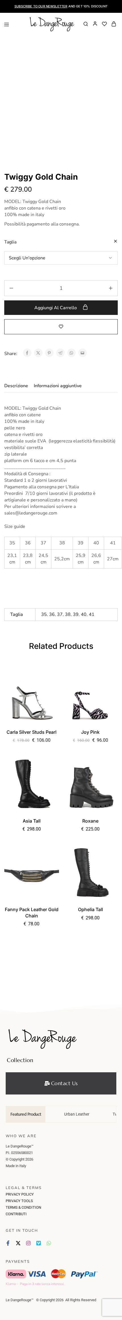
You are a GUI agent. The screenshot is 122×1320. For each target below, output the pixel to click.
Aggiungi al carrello (56, 308)
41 (91, 614)
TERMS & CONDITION (23, 1207)
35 (44, 614)
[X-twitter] (18, 1243)
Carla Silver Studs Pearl (31, 732)
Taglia (10, 242)
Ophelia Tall (90, 909)
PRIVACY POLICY (20, 1194)
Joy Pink (90, 732)
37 (60, 614)
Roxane (90, 821)
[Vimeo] (38, 1243)
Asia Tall (32, 821)
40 (84, 614)
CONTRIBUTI (16, 1214)
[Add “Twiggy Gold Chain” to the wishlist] (61, 326)
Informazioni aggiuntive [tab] (58, 386)
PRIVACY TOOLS (19, 1201)
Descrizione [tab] (16, 386)
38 (68, 614)
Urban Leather (76, 1114)
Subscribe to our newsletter (40, 6)
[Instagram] (28, 1243)
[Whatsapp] (49, 1243)
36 (52, 614)
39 (76, 614)
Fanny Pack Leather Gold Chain (31, 912)
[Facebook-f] (8, 1243)
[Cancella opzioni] (115, 241)
